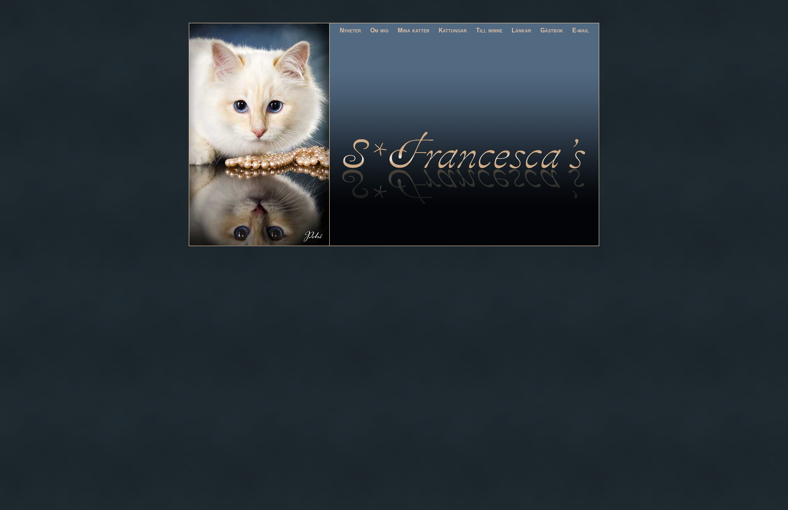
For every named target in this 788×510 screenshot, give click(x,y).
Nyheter (350, 30)
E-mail (580, 30)
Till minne (489, 30)
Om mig (379, 30)
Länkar (521, 30)
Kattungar (453, 30)
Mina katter (414, 30)
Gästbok (551, 30)
